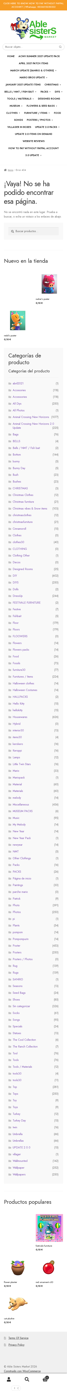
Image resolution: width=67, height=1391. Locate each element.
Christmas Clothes (23, 495)
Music (16, 818)
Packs (44, 91)
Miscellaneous (21, 805)
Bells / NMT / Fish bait (19, 91)
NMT (16, 851)
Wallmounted (20, 1161)
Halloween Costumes (25, 690)
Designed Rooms (49, 98)
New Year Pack (22, 838)
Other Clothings (22, 858)
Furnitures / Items (23, 677)
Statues (17, 1033)
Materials (18, 791)
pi (14, 919)
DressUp (18, 596)
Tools (16, 1060)
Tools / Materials (19, 98)
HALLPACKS (20, 697)
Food (57, 113)
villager (17, 1154)
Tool (15, 1053)
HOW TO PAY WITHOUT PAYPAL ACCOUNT (33, 148)
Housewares (20, 717)
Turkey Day (19, 1121)
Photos (17, 912)
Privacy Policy (16, 1345)
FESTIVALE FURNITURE (27, 603)
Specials (17, 1026)
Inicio (10, 170)
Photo (16, 905)
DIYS (16, 582)
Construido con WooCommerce (22, 1371)
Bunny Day (19, 468)
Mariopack (19, 778)
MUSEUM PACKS (23, 811)
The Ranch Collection (25, 1047)
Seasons (18, 986)
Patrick (16, 899)
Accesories (19, 390)
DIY (15, 576)
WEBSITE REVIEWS (33, 141)
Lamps (16, 757)
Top (15, 1087)
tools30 (17, 1074)
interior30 (18, 730)
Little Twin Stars (22, 764)
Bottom (17, 455)
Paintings (18, 885)
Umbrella (18, 1134)
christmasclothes (22, 515)
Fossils (16, 663)
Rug (15, 966)
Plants (16, 925)
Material (17, 784)
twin (15, 1127)
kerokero (18, 744)
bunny (16, 461)
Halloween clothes (23, 683)
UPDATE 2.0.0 (21, 1147)
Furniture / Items (35, 113)
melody (17, 798)
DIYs (57, 91)
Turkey (16, 1114)
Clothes (17, 535)
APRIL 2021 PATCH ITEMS (33, 63)
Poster (16, 946)
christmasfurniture (23, 522)
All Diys (17, 404)
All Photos (19, 410)
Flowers (17, 643)
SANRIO (18, 979)
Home (11, 56)
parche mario (20, 892)
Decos (16, 562)
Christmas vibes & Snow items (30, 509)
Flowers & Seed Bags (41, 106)
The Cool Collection (24, 1040)
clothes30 (18, 542)
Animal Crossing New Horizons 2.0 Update (33, 426)
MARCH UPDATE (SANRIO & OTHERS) (32, 70)
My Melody (19, 825)
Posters (17, 952)
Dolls (16, 589)
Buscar (27, 1379)
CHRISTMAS (51, 84)
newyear (18, 845)
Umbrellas (18, 1141)
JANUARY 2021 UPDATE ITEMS (23, 84)
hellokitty (18, 710)
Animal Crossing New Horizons (31, 417)
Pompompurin (21, 939)
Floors (16, 629)
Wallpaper (18, 1168)
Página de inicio (22, 878)
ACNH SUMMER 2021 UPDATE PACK (39, 56)
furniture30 (19, 670)
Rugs (16, 973)
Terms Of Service (18, 1338)
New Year (18, 831)
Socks (16, 1013)
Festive (17, 609)
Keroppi (17, 751)
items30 (17, 737)
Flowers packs (21, 650)
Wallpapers (19, 1174)
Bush (15, 475)
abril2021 (18, 383)
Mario (16, 771)
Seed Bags (19, 993)
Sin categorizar (21, 1006)
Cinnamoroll (19, 529)
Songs (18, 120)
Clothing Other (21, 556)
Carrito (42, 1376)
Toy (15, 1100)
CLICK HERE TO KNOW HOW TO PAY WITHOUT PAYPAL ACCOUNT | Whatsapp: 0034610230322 (33, 5)
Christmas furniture (23, 502)
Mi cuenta (9, 1379)
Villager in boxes (19, 127)
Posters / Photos (23, 959)
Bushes (17, 482)
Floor (16, 623)
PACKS (17, 872)
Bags (16, 434)
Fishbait (17, 616)
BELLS (16, 441)
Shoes (16, 1000)
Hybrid (16, 724)
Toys (15, 1107)
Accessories (20, 397)
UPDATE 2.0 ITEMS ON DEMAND (33, 134)
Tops (15, 1094)
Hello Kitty (18, 704)
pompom (18, 932)
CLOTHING (20, 549)
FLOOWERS (20, 636)
